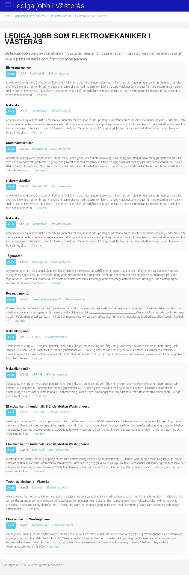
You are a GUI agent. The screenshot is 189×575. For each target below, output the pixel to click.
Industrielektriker (61, 16)
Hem (7, 16)
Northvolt (37, 487)
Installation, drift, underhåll (31, 16)
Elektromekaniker (58, 73)
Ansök (11, 73)
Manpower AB (40, 525)
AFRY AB (37, 337)
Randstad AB (37, 73)
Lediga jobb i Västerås (49, 6)
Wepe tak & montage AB (46, 299)
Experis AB (38, 412)
